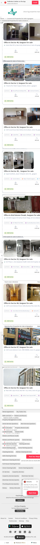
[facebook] (10, 532)
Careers (10, 518)
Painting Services (24, 444)
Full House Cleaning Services (11, 464)
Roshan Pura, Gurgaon (13, 433)
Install (35, 2)
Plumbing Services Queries (11, 484)
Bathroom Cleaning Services (11, 460)
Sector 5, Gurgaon (11, 430)
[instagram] (20, 532)
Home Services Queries (9, 444)
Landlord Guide (7, 432)
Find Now (20, 500)
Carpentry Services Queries (11, 476)
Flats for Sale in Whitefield (11, 282)
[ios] (26, 526)
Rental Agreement (8, 412)
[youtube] (30, 532)
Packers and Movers (20, 416)
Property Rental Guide (22, 428)
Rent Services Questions (28, 424)
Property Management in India (12, 420)
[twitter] (15, 532)
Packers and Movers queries (11, 440)
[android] (13, 526)
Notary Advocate (15, 488)
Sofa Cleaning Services (9, 456)
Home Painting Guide (9, 448)
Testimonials (13, 521)
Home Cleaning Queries (26, 468)
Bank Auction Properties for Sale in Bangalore (19, 326)
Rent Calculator (7, 428)
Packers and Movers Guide (10, 436)
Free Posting (20, 511)
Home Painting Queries (25, 448)
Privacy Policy (33, 518)
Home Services (26, 440)
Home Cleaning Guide (9, 468)
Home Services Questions (10, 424)
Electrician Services (27, 476)
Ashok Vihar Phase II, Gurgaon (15, 442)
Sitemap (21, 521)
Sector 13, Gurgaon (12, 446)
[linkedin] (25, 532)
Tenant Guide (19, 432)
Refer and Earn (7, 416)
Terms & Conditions (21, 518)
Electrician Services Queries (11, 480)
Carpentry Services (18, 472)
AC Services (6, 472)
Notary (5, 488)
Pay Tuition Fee (21, 412)
